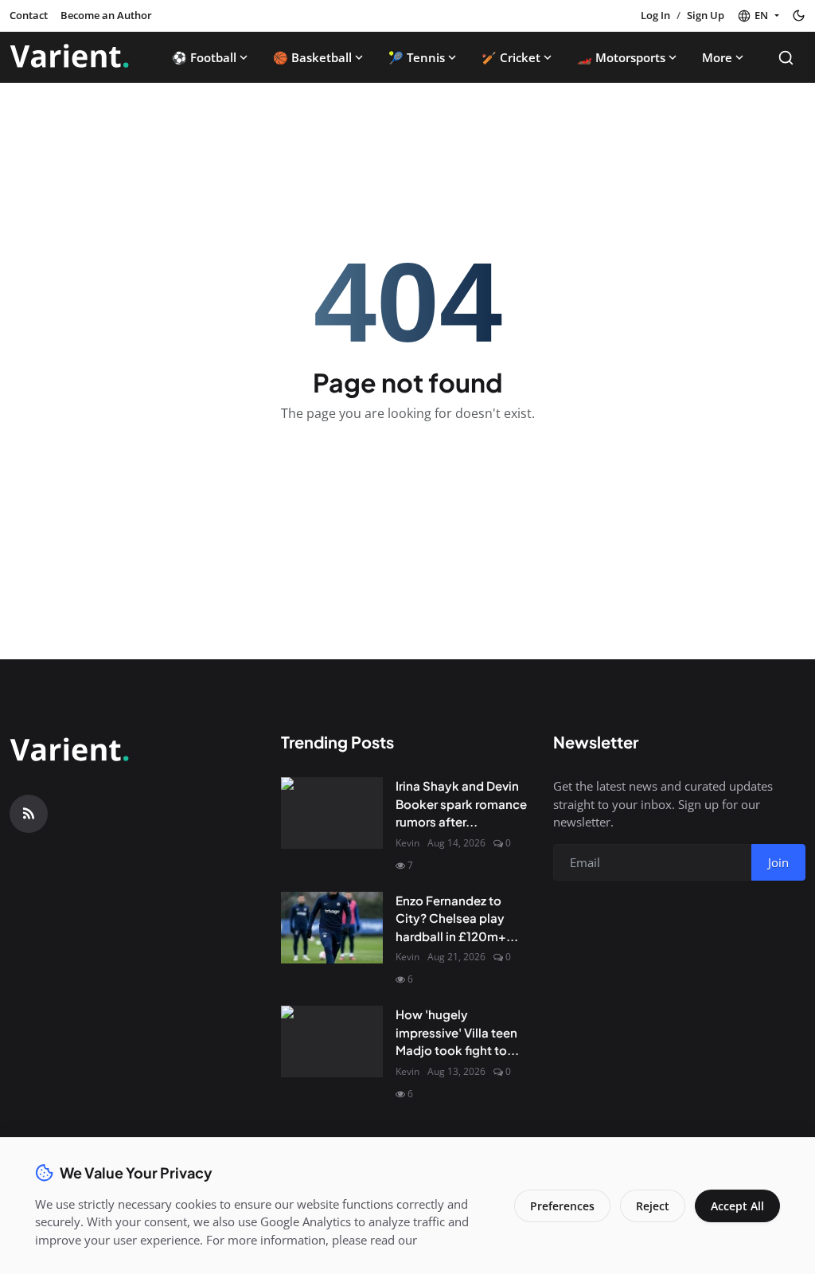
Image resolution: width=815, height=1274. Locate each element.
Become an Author (106, 15)
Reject (652, 1205)
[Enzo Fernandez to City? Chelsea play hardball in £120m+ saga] (332, 927)
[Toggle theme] (798, 15)
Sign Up (705, 15)
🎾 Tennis (416, 57)
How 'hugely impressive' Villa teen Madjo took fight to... (457, 1031)
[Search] (785, 57)
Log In (655, 15)
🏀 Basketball (312, 57)
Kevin (407, 843)
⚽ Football (204, 57)
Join (778, 862)
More (717, 57)
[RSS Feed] (29, 814)
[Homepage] (69, 57)
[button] (758, 16)
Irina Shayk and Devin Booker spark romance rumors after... (461, 803)
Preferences (562, 1205)
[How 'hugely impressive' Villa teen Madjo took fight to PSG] (332, 1041)
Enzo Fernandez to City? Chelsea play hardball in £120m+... (457, 918)
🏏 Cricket (511, 57)
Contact (29, 15)
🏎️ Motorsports (621, 57)
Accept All (737, 1205)
